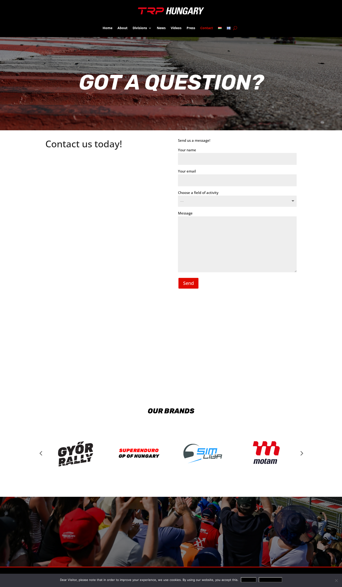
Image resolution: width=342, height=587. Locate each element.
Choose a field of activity (198, 192)
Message (185, 213)
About (122, 28)
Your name (187, 150)
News (161, 28)
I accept (249, 580)
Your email (187, 171)
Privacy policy (270, 580)
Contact (206, 28)
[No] (336, 580)
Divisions (140, 28)
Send (188, 283)
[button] (40, 453)
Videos (176, 28)
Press (191, 28)
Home (107, 28)
